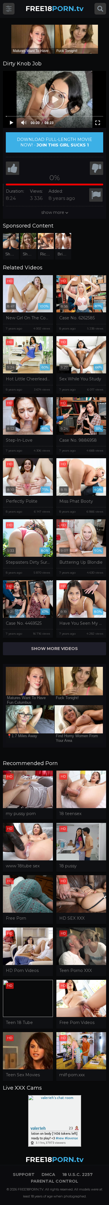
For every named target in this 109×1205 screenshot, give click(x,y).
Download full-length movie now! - (54, 142)
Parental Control (54, 1181)
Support (24, 1174)
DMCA (48, 1174)
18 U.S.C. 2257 (77, 1174)
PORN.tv (54, 8)
